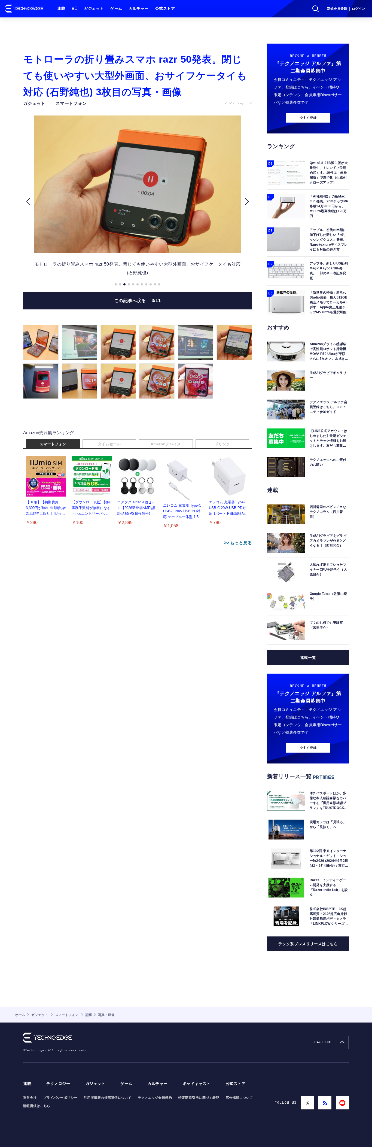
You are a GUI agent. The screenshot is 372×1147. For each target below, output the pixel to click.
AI (74, 9)
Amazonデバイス (166, 444)
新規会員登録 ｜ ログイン (346, 9)
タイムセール (109, 444)
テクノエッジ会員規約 (155, 1098)
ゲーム (116, 9)
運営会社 (30, 1098)
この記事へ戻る (137, 300)
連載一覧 (308, 657)
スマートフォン (52, 444)
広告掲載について (239, 1098)
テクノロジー (58, 1084)
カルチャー (139, 9)
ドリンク (222, 444)
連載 (61, 9)
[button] (28, 201)
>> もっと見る (238, 542)
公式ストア (165, 9)
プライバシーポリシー (60, 1098)
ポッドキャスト (197, 1084)
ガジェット (94, 9)
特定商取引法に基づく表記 (198, 1098)
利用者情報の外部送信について (108, 1098)
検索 (315, 8)
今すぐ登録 (308, 118)
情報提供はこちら (36, 1106)
